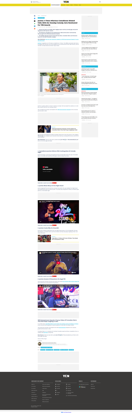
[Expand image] (78, 72)
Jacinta (39, 43)
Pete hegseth (56, 349)
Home (39, 15)
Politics (83, 95)
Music (71, 5)
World (83, 107)
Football (83, 50)
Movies (68, 5)
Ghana (83, 38)
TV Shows (76, 5)
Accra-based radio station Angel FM (70, 281)
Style (80, 5)
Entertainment (55, 5)
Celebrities (63, 5)
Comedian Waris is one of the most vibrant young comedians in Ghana (61, 323)
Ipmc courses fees (64, 349)
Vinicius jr (43, 349)
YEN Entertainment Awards (64, 109)
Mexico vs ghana (49, 349)
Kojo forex (71, 349)
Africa (83, 85)
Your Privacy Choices (67, 412)
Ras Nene (46, 332)
